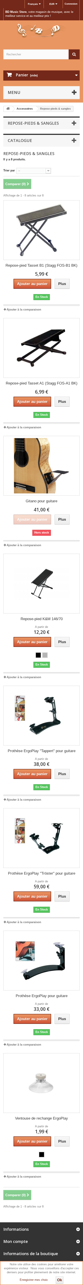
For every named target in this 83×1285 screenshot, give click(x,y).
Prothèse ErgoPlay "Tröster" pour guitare (41, 873)
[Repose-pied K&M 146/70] (41, 583)
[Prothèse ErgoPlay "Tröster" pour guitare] (41, 838)
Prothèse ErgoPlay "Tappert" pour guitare (41, 751)
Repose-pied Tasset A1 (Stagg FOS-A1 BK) (41, 383)
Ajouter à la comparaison (24, 309)
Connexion (71, 3)
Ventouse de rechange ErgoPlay (41, 1118)
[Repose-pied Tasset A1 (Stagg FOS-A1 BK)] (41, 348)
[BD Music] (41, 31)
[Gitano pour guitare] (41, 465)
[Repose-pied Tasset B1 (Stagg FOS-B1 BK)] (41, 230)
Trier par (9, 170)
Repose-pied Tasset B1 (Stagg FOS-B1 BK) (41, 265)
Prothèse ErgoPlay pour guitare (42, 996)
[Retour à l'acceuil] (8, 109)
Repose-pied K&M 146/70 (42, 619)
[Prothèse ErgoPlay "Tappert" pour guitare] (41, 715)
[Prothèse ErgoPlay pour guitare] (41, 960)
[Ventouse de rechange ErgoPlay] (41, 1083)
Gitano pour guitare (41, 501)
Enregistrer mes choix (34, 1279)
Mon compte (15, 1241)
